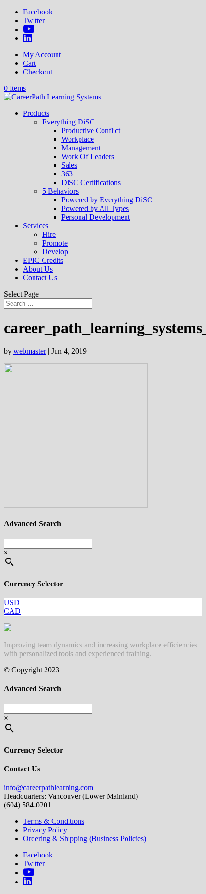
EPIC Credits (43, 260)
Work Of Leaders (87, 156)
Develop (55, 252)
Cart (29, 63)
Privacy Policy (45, 830)
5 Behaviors (60, 191)
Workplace (77, 139)
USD (12, 602)
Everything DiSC (68, 122)
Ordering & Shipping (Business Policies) (84, 838)
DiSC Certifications (91, 182)
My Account (42, 54)
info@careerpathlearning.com (48, 787)
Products (36, 113)
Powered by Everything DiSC (106, 200)
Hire (49, 234)
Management (81, 148)
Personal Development (95, 217)
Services (35, 226)
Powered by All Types (95, 208)
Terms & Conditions (53, 821)
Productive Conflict (90, 130)
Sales (69, 165)
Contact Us (40, 277)
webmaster (29, 351)
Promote (55, 243)
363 (67, 174)
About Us (38, 269)
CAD (12, 611)
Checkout (37, 72)
